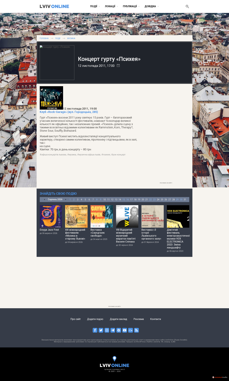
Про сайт (75, 319)
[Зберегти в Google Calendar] (117, 66)
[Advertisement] (166, 134)
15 (123, 199)
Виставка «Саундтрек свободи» (98, 232)
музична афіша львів (89, 154)
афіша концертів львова (53, 154)
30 (181, 199)
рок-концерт (119, 154)
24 (158, 199)
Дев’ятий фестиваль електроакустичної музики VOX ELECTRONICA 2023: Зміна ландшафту (178, 238)
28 (173, 199)
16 (127, 199)
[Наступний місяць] (66, 200)
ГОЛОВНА (44, 38)
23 (154, 199)
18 (135, 199)
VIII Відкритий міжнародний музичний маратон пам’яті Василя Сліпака (126, 235)
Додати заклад (118, 319)
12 (112, 199)
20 (143, 199)
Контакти (155, 319)
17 (131, 199)
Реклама (139, 319)
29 (177, 199)
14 (120, 199)
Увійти (149, 342)
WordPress (140, 342)
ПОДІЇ (57, 38)
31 (185, 199)
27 (169, 199)
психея (106, 154)
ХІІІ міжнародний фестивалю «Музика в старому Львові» (75, 234)
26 (166, 199)
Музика (71, 38)
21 (146, 199)
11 (108, 199)
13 (116, 199)
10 (104, 199)
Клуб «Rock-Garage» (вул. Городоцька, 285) (69, 112)
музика (72, 154)
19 (139, 199)
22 (150, 199)
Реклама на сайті (166, 183)
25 (162, 199)
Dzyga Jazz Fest (49, 229)
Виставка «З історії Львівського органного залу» (151, 234)
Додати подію (95, 319)
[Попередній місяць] (44, 200)
